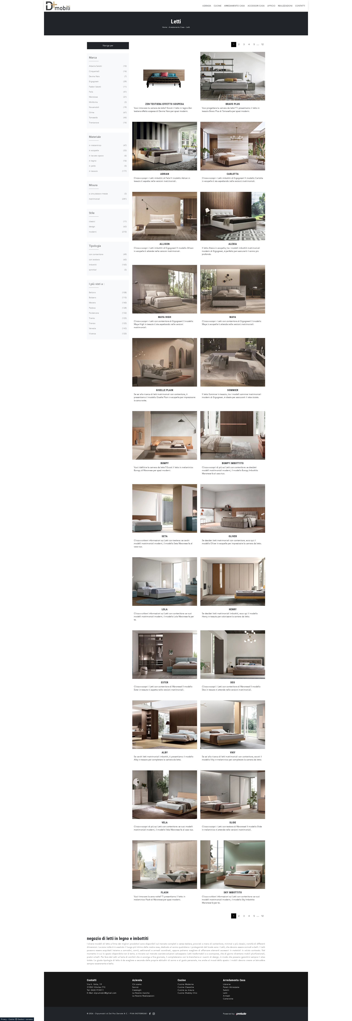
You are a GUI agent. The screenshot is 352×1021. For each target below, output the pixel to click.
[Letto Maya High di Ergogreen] (164, 289)
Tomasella (107, 117)
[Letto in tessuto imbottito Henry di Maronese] (232, 581)
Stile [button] (91, 213)
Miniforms (107, 102)
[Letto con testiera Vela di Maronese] (164, 794)
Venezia (107, 328)
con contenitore (107, 254)
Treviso (107, 323)
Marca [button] (93, 57)
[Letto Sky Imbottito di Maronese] (232, 864)
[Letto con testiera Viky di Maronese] (232, 724)
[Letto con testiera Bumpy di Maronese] (164, 435)
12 (262, 44)
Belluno (107, 292)
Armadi (226, 996)
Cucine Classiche (186, 987)
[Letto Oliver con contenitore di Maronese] (232, 508)
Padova (107, 308)
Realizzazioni (285, 5)
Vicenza (107, 333)
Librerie (226, 984)
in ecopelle (107, 150)
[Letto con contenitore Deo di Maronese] (232, 654)
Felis (107, 92)
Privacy (4, 1019)
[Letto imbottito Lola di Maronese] (164, 581)
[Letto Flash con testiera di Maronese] (164, 864)
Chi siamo (137, 984)
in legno (107, 161)
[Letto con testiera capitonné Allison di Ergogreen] (164, 216)
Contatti (300, 5)
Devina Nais (107, 76)
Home (164, 27)
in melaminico (107, 145)
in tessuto (107, 171)
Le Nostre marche (141, 993)
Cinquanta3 (107, 71)
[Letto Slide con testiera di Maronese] (232, 794)
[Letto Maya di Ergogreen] (232, 289)
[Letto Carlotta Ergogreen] (232, 146)
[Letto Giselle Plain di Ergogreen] (164, 362)
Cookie (11, 1019)
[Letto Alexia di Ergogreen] (232, 216)
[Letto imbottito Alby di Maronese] (164, 724)
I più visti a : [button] (97, 284)
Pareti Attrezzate (231, 987)
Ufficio (271, 5)
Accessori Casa (256, 5)
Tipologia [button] (95, 246)
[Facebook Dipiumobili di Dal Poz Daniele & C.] (150, 1013)
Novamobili (107, 107)
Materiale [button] (95, 137)
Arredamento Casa (234, 5)
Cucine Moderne (186, 984)
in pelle (107, 166)
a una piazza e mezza (107, 193)
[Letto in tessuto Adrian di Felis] (164, 146)
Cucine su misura (186, 990)
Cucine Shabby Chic (187, 993)
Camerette (228, 998)
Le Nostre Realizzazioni (143, 996)
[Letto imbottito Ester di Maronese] (164, 654)
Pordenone (107, 313)
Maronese (107, 97)
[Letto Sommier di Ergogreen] (232, 362)
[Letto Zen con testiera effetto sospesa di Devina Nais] (164, 76)
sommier (107, 269)
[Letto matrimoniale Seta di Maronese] (164, 508)
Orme (107, 112)
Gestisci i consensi (25, 1019)
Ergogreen (107, 81)
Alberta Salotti (107, 66)
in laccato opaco (107, 155)
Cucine (217, 5)
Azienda (206, 5)
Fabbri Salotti (107, 86)
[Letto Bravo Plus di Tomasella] (232, 76)
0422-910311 (97, 990)
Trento (107, 318)
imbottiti (107, 264)
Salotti (226, 990)
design (107, 226)
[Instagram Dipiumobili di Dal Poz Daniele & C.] (153, 1013)
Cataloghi (136, 990)
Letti (188, 27)
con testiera (107, 259)
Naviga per (108, 45)
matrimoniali (107, 199)
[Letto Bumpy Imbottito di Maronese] (232, 435)
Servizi (135, 987)
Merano (107, 302)
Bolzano (107, 297)
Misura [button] (93, 185)
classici (107, 221)
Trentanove (107, 122)
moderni (107, 232)
